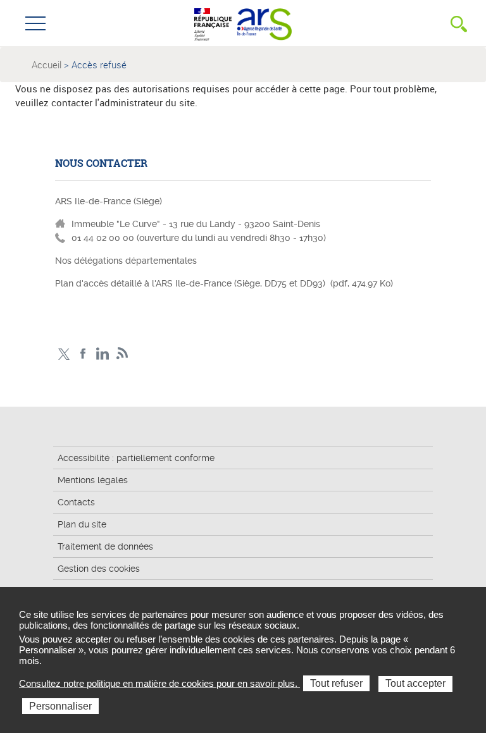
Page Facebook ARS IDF (83, 353)
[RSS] (122, 353)
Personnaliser (60, 706)
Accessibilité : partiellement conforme (136, 458)
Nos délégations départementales (126, 261)
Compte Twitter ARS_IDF (63, 353)
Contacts (76, 502)
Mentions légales (93, 480)
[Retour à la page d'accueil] (264, 22)
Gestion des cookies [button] (99, 569)
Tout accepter (415, 683)
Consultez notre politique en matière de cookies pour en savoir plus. (159, 683)
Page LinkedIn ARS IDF (102, 353)
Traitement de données (105, 546)
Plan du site (82, 524)
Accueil (46, 64)
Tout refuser (336, 683)
